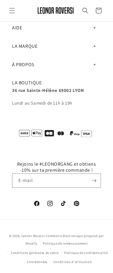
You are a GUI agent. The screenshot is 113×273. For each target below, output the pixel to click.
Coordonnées (37, 262)
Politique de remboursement (65, 243)
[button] (12, 10)
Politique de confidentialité (86, 253)
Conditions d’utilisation (72, 262)
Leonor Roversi (33, 236)
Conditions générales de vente (34, 253)
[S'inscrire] (94, 181)
